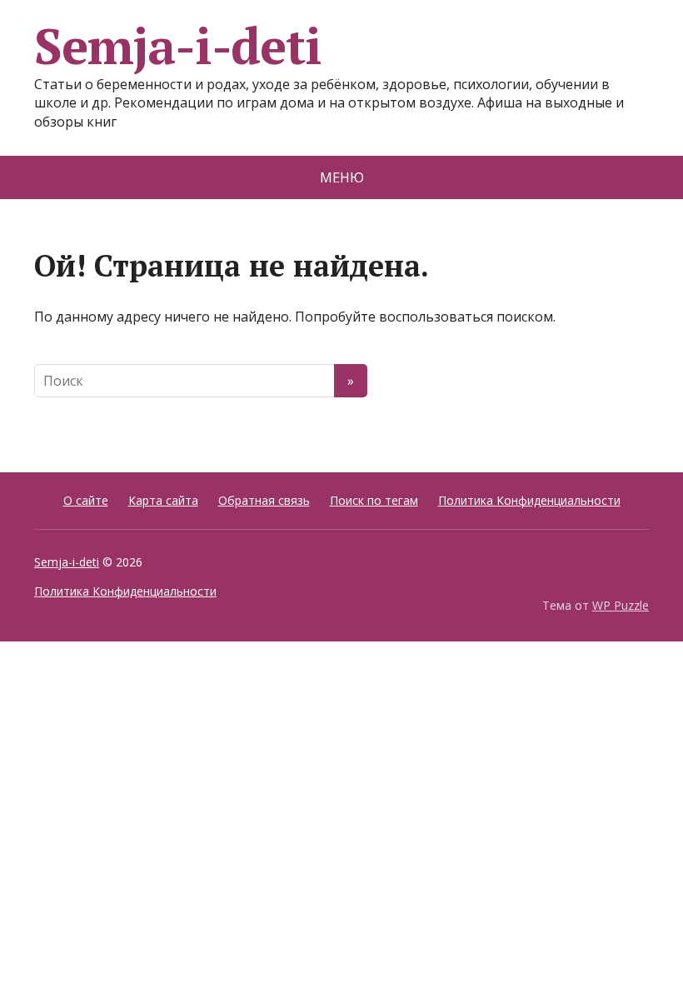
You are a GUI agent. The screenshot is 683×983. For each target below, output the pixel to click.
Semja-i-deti (178, 46)
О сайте (85, 500)
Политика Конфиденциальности (529, 500)
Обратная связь (264, 500)
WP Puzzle (620, 605)
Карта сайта (163, 500)
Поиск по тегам (374, 500)
